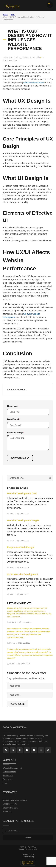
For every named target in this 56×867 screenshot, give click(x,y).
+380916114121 (10, 804)
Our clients (7, 779)
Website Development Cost (22, 493)
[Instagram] (13, 750)
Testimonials (8, 776)
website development (33, 82)
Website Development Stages (23, 520)
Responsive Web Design (20, 547)
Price (5, 783)
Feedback (7, 812)
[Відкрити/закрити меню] (50, 4)
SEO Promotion (9, 772)
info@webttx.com (10, 808)
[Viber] (41, 750)
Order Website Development (22, 574)
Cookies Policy (28, 856)
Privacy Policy (28, 854)
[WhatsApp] (48, 750)
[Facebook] (6, 750)
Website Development (12, 768)
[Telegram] (34, 750)
